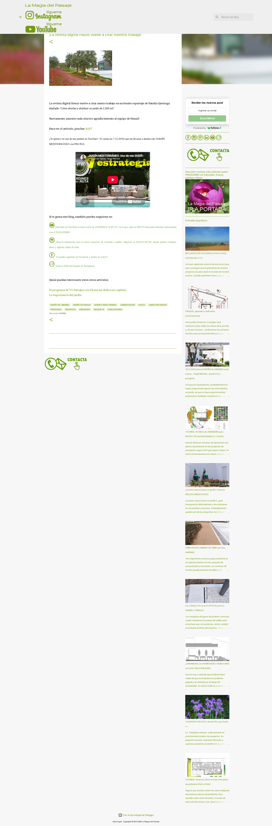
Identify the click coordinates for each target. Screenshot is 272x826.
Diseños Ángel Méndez (105, 305)
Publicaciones (115, 309)
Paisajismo (84, 309)
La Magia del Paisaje (48, 5)
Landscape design (158, 305)
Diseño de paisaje (82, 305)
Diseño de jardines (59, 305)
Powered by (199, 128)
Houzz (142, 305)
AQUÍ (88, 128)
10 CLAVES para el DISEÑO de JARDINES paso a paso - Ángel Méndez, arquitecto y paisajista (207, 374)
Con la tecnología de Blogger (138, 815)
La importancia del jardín (65, 295)
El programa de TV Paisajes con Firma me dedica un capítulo (87, 290)
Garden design (127, 305)
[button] (51, 42)
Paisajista (99, 309)
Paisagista (70, 309)
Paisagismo (56, 309)
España (62, 313)
